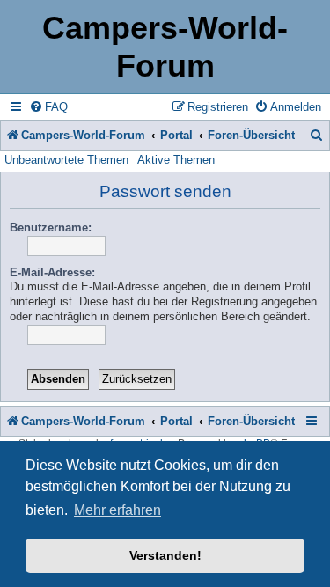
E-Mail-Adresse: (52, 272)
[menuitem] (48, 107)
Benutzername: (51, 227)
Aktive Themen (176, 159)
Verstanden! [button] (165, 555)
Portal (176, 135)
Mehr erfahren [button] (117, 510)
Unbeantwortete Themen (66, 159)
